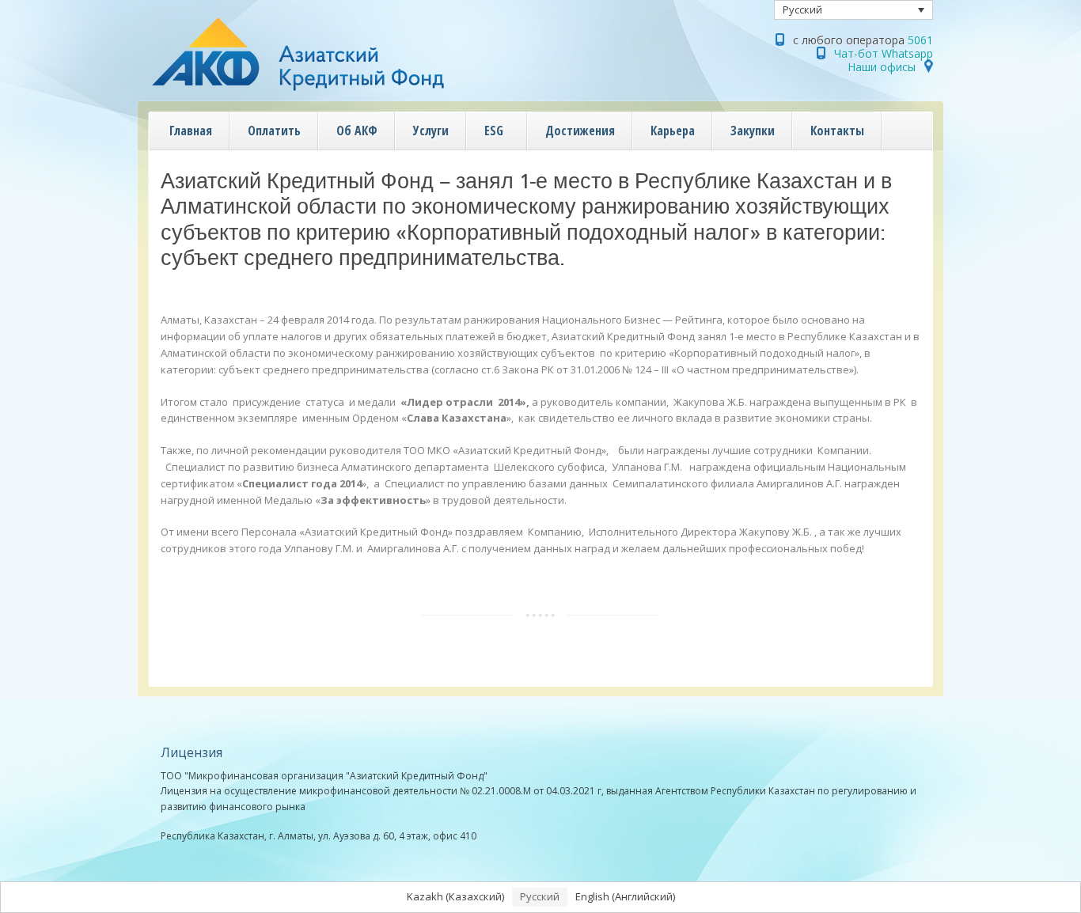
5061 (920, 39)
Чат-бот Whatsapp (883, 53)
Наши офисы (882, 66)
